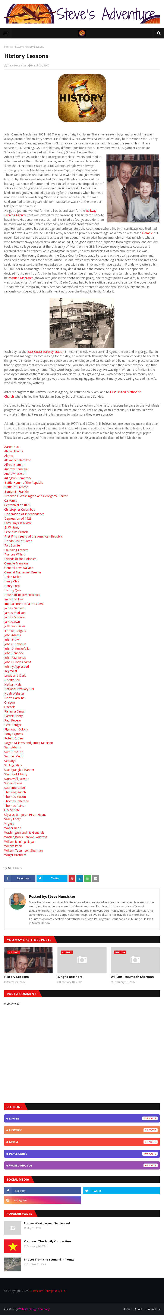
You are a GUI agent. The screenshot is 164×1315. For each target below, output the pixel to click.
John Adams (12, 635)
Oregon (9, 702)
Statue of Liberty (15, 774)
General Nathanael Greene (22, 572)
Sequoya (10, 761)
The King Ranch (15, 792)
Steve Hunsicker (16, 65)
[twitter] (121, 1190)
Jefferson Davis (14, 626)
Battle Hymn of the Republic (23, 482)
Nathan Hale (13, 684)
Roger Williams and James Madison (28, 743)
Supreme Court (14, 788)
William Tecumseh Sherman (132, 977)
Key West (10, 671)
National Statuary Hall (19, 689)
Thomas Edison (15, 797)
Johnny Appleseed (16, 666)
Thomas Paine (14, 806)
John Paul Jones (15, 657)
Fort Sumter (12, 545)
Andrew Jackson (15, 474)
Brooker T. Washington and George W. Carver (35, 496)
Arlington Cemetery (17, 478)
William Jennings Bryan (19, 841)
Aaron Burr (11, 447)
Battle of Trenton (16, 487)
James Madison (15, 613)
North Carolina (14, 698)
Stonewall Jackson (16, 779)
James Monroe (14, 617)
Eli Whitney (11, 527)
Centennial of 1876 (17, 505)
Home (8, 46)
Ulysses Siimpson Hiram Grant (25, 815)
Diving (78, 1118)
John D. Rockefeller (17, 648)
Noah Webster (14, 693)
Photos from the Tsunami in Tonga (49, 1259)
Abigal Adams (13, 451)
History (18, 46)
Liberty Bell (12, 680)
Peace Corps (78, 1154)
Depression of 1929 (18, 518)
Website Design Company (34, 1309)
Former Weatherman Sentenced (47, 1223)
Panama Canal (14, 711)
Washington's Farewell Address (25, 837)
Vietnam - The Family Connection (47, 1241)
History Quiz (12, 590)
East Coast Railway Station (46, 352)
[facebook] (42, 1190)
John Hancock (13, 653)
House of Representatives (22, 595)
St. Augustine (13, 765)
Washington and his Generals (24, 832)
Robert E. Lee (13, 738)
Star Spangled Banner (19, 770)
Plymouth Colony (16, 729)
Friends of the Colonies (20, 559)
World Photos (78, 1165)
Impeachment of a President (24, 604)
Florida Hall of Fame (18, 541)
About (138, 1309)
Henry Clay (11, 581)
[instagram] (42, 1200)
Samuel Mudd (13, 756)
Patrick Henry (13, 716)
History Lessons (16, 977)
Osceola (10, 707)
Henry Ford (12, 586)
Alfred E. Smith (14, 465)
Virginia (9, 823)
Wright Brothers (15, 855)
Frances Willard (14, 554)
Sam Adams (12, 747)
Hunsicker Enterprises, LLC (47, 1291)
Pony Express (13, 734)
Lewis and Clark (15, 675)
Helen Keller (12, 577)
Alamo (8, 456)
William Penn (13, 846)
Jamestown (12, 622)
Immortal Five (13, 599)
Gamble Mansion (16, 563)
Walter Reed (12, 828)
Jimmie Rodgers (15, 631)
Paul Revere (12, 720)
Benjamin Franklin (16, 491)
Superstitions (13, 783)
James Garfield (14, 608)
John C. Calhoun (15, 644)
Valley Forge (12, 819)
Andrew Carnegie (16, 469)
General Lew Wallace (18, 568)
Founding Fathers (16, 550)
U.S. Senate (12, 810)
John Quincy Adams (17, 662)
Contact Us (153, 1309)
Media (78, 1142)
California (10, 500)
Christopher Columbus (19, 509)
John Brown (12, 640)
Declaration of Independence (24, 514)
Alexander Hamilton (17, 460)
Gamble (147, 233)
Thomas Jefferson (16, 801)
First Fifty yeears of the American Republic (33, 536)
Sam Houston (13, 752)
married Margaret (21, 278)
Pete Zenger (12, 725)
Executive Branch (16, 532)
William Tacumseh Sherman (23, 850)
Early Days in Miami (17, 523)
